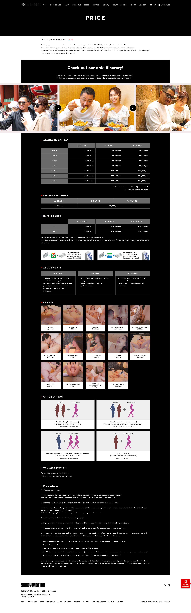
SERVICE (95, 5)
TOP (45, 5)
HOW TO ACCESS (120, 5)
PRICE (86, 5)
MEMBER (142, 5)
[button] (58, 108)
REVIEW (106, 5)
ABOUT (133, 5)
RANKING (86, 602)
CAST (66, 5)
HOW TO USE (55, 5)
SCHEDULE (76, 5)
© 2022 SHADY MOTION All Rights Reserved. (155, 602)
